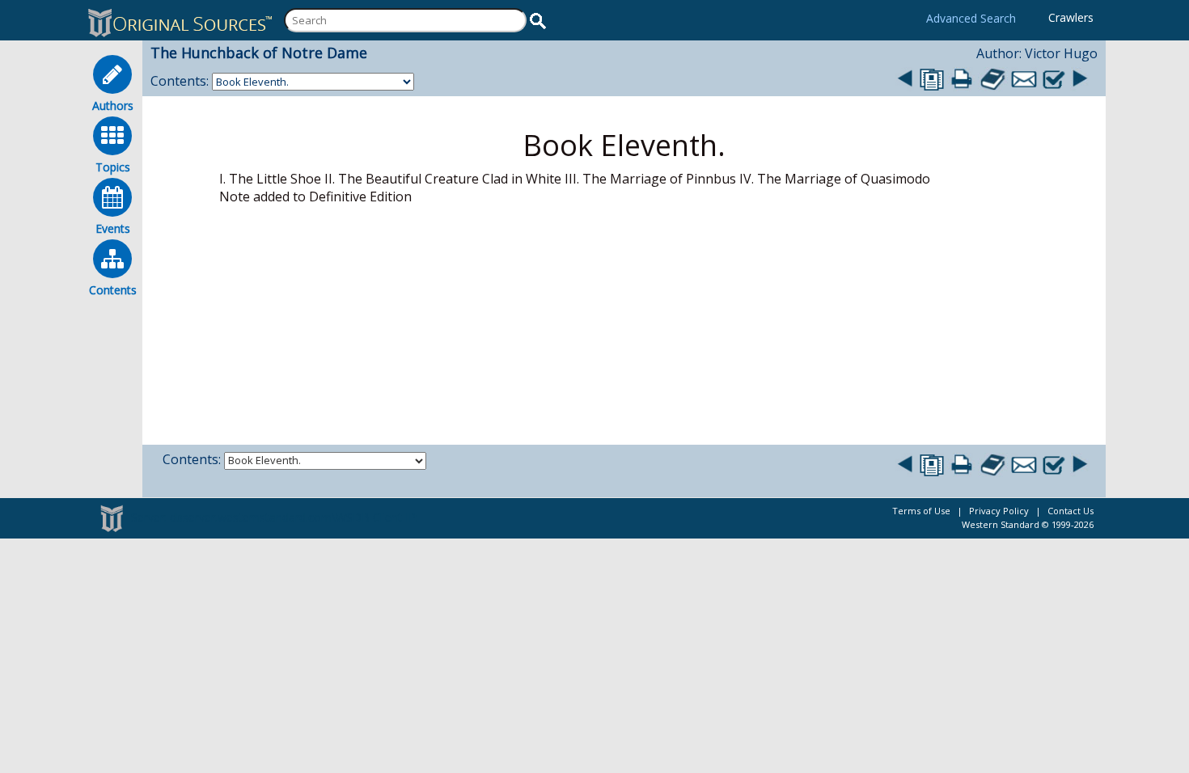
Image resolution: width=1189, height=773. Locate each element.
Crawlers (1071, 17)
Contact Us (1070, 511)
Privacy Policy (999, 511)
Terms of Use (921, 511)
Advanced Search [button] (971, 18)
